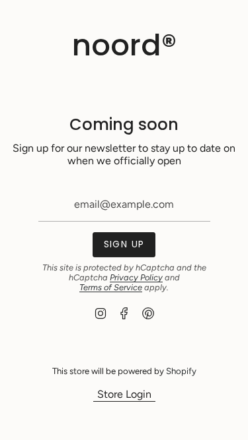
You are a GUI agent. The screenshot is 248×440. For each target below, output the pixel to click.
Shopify (181, 370)
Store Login (124, 394)
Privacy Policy (136, 277)
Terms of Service (110, 287)
